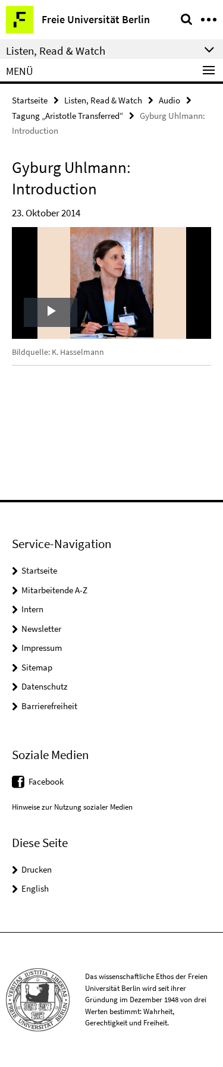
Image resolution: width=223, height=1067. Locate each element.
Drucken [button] (36, 869)
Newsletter (41, 628)
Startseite (30, 100)
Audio (169, 100)
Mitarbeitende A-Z (54, 590)
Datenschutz (44, 686)
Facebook (46, 781)
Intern (32, 609)
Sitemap (36, 667)
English (35, 888)
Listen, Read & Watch (103, 100)
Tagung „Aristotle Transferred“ (67, 115)
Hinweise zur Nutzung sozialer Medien (72, 807)
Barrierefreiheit (49, 706)
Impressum (41, 647)
